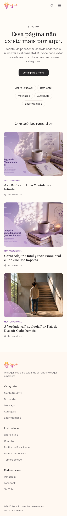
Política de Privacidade (17, 447)
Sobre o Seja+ (12, 434)
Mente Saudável (24, 87)
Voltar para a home (33, 72)
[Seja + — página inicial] (11, 5)
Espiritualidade (33, 103)
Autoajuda (43, 95)
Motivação (24, 95)
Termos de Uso (13, 459)
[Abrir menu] (59, 5)
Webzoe (19, 510)
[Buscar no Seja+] (51, 5)
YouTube (9, 489)
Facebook (9, 483)
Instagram (10, 476)
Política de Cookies (15, 453)
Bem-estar (46, 87)
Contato (9, 441)
